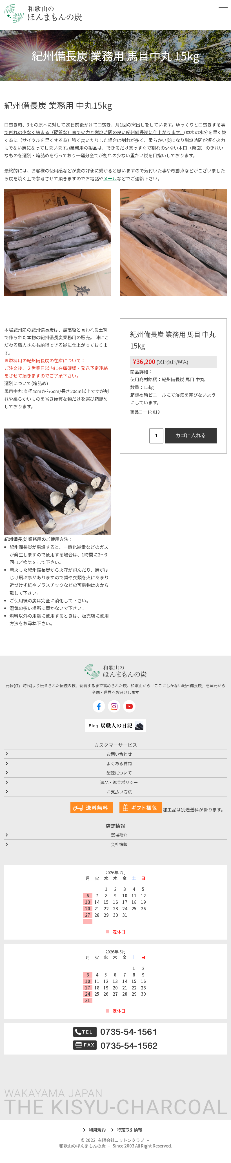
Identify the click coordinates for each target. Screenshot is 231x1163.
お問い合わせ (119, 754)
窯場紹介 (119, 835)
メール (110, 178)
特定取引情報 (129, 1130)
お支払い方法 (119, 791)
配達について (119, 773)
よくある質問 (119, 763)
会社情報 (119, 844)
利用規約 (97, 1130)
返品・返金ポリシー (119, 782)
